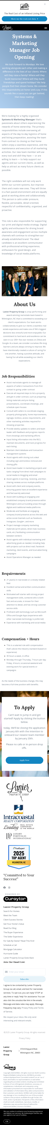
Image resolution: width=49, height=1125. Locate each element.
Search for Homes (11, 911)
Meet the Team (10, 915)
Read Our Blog (9, 928)
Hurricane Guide (10, 953)
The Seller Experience (13, 936)
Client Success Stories (13, 919)
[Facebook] (4, 887)
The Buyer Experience (13, 932)
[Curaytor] (15, 901)
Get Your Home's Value (13, 924)
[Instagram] (9, 887)
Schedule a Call (10, 945)
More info (30, 1115)
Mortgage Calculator (12, 949)
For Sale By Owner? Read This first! (18, 941)
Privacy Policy (24, 1038)
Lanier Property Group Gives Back (18, 958)
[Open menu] (45, 28)
